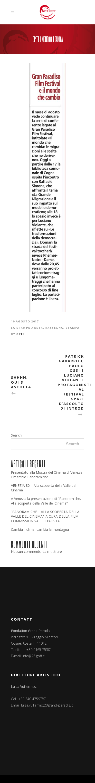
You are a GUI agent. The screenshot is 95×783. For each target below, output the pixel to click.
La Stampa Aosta (27, 327)
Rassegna (54, 327)
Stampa (73, 327)
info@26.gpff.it (33, 656)
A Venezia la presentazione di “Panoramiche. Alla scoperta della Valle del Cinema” (46, 500)
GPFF (20, 334)
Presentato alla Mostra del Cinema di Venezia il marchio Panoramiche (47, 474)
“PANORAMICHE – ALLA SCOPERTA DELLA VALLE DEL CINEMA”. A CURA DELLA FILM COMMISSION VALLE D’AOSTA (45, 516)
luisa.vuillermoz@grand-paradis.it (47, 705)
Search (16, 435)
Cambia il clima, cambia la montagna (40, 529)
